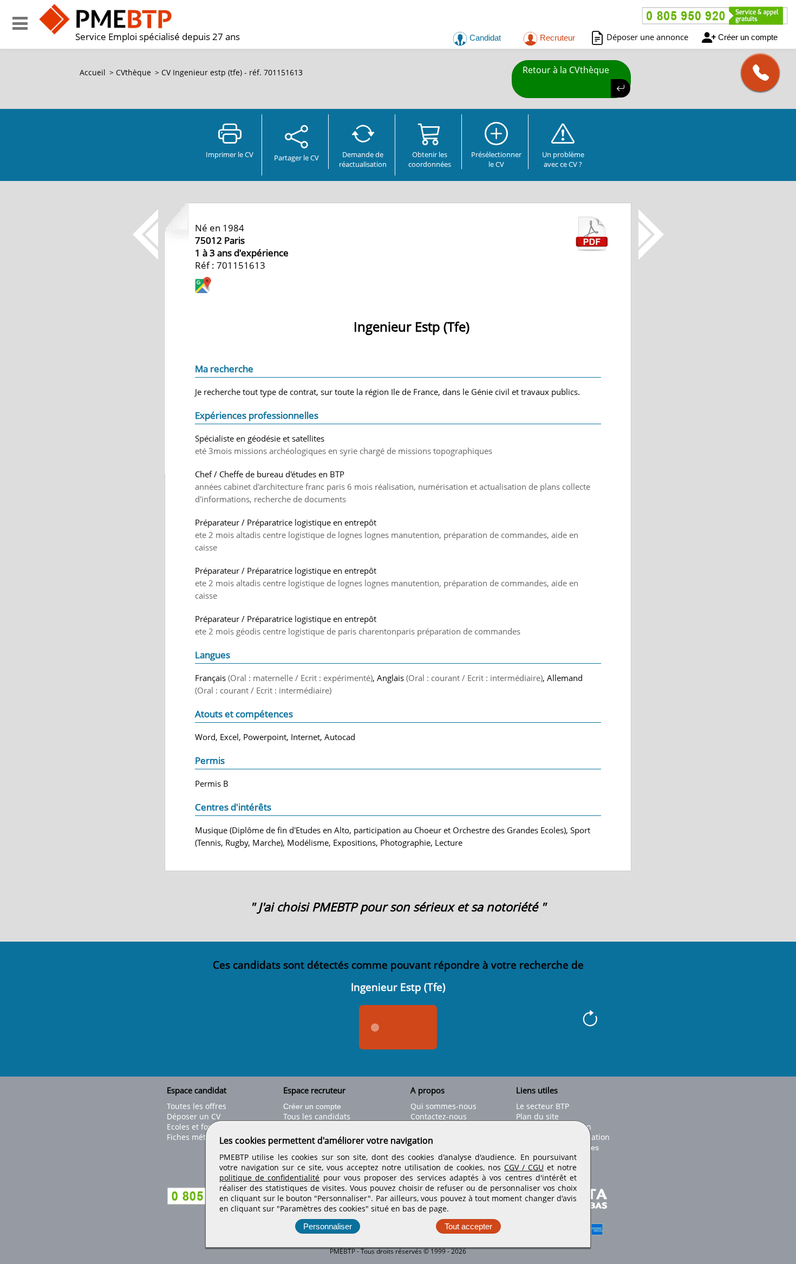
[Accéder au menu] (20, 23)
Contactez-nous (438, 1116)
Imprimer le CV (229, 154)
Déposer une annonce (647, 36)
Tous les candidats (316, 1116)
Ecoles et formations (203, 1127)
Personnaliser (327, 1226)
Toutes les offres (196, 1106)
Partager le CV (296, 158)
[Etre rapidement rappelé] (756, 72)
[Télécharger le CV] (592, 248)
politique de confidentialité (269, 1177)
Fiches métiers (193, 1137)
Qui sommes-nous (443, 1106)
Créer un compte (748, 37)
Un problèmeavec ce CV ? (563, 159)
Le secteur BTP (542, 1106)
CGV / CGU (524, 1167)
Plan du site (537, 1116)
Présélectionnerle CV (496, 159)
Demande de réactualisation (363, 159)
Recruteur (556, 37)
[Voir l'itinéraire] (203, 286)
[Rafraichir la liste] (590, 1020)
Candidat (484, 37)
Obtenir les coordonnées (429, 159)
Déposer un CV (193, 1116)
